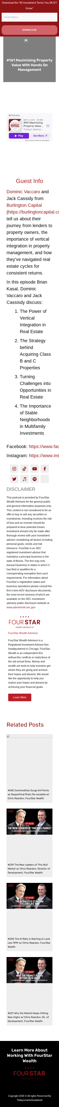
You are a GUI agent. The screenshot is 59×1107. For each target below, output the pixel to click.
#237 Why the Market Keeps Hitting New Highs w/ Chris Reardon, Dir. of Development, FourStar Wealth (28, 1017)
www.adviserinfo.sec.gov (21, 607)
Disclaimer (21, 489)
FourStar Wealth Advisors (23, 633)
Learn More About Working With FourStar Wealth (29, 1055)
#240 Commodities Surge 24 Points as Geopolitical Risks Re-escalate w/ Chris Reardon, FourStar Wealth (28, 794)
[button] (29, 97)
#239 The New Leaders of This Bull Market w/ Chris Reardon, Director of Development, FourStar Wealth (29, 868)
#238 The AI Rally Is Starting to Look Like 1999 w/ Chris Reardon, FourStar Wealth (29, 942)
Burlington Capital (24, 205)
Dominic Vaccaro (23, 191)
